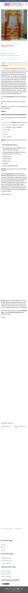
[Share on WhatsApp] (2, 59)
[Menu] (2, 4)
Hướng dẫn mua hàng (6, 558)
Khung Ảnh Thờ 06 (18, 528)
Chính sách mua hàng (6, 576)
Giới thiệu (3, 544)
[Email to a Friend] (9, 59)
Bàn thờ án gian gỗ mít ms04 (6, 528)
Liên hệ (2, 547)
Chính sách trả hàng (5, 573)
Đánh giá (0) (4, 65)
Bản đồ (2, 550)
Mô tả (3, 63)
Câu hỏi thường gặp (5, 563)
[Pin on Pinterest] (12, 59)
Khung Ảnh (17, 43)
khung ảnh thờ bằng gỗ (7, 55)
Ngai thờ (4, 129)
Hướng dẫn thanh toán (6, 560)
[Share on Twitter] (7, 59)
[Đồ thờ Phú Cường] (14, 4)
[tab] (14, 64)
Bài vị (3, 127)
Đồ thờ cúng (10, 43)
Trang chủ (3, 43)
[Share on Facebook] (5, 59)
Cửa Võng (4, 132)
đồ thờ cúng (21, 117)
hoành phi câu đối (8, 125)
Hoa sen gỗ (5, 134)
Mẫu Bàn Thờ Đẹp (6, 122)
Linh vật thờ (5, 136)
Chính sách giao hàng (6, 571)
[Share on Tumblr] (17, 59)
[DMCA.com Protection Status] (5, 584)
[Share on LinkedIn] (14, 59)
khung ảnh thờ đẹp (15, 55)
